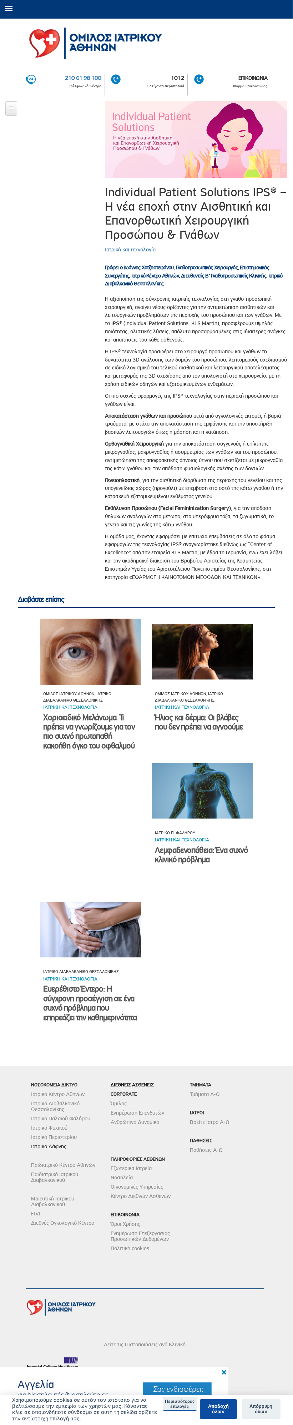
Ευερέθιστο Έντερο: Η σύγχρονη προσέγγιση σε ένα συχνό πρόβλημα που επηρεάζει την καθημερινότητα (89, 1003)
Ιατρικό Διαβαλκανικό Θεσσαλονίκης (55, 1106)
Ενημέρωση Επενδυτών (137, 1113)
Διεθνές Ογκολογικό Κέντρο (62, 1223)
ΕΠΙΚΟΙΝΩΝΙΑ (252, 78)
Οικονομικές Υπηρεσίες (137, 1187)
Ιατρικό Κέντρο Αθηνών (58, 1094)
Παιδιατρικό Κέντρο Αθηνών (63, 1165)
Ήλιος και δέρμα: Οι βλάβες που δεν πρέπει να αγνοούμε (199, 722)
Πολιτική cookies (130, 1248)
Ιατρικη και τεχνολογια (70, 707)
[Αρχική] (146, 40)
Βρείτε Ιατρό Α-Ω (209, 1122)
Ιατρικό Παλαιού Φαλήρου (60, 1118)
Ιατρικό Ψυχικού (49, 1128)
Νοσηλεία (122, 1177)
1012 (177, 78)
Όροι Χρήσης (125, 1224)
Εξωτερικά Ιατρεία (131, 1168)
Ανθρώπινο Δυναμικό (135, 1122)
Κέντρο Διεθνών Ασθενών (141, 1196)
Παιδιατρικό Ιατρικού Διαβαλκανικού (54, 1177)
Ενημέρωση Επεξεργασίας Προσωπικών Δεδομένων (140, 1236)
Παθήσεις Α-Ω (206, 1150)
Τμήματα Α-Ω (205, 1094)
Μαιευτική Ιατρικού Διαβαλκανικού (52, 1201)
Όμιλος (119, 1103)
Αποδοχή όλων (218, 1409)
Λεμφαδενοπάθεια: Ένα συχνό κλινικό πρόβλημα (201, 854)
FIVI (35, 1213)
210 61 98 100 (83, 78)
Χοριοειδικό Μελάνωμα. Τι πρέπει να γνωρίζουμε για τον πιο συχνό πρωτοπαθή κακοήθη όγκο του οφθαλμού (89, 732)
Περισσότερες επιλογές (180, 1404)
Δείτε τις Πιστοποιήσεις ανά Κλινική (145, 1344)
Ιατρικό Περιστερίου (54, 1137)
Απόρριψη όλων (260, 1409)
